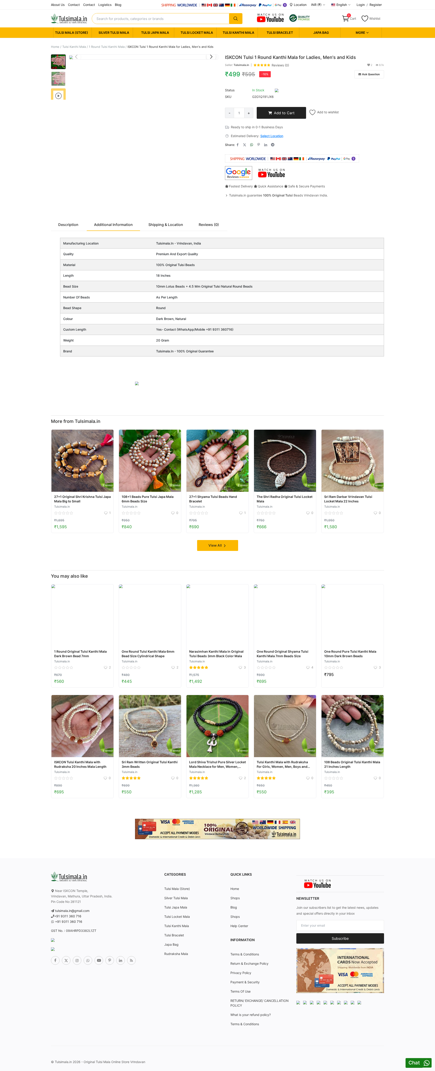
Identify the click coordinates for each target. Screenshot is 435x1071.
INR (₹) (316, 5)
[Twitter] (66, 960)
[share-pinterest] (258, 145)
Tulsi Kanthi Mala (238, 32)
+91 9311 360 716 (67, 916)
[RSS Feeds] (131, 960)
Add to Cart (284, 113)
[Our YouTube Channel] (270, 17)
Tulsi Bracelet (280, 32)
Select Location (271, 136)
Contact (74, 5)
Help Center (239, 926)
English (342, 5)
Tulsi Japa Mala (155, 32)
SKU (228, 97)
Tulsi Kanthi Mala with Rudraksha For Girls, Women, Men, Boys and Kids (282, 766)
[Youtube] (98, 960)
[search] (235, 18)
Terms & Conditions (244, 954)
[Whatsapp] (88, 960)
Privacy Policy (240, 973)
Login (361, 5)
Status (229, 90)
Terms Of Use (240, 991)
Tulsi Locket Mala (197, 32)
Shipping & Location (165, 224)
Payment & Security (245, 982)
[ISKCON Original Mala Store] (299, 17)
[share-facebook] (237, 145)
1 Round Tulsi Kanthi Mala (107, 46)
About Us (58, 5)
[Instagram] (77, 960)
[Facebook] (55, 960)
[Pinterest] (109, 960)
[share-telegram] (272, 145)
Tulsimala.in (241, 65)
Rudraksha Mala (176, 954)
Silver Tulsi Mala (114, 32)
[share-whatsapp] (251, 145)
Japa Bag (321, 32)
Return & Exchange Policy (249, 963)
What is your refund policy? (250, 1015)
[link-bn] (137, 383)
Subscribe (340, 938)
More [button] (361, 32)
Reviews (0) (280, 65)
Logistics (104, 5)
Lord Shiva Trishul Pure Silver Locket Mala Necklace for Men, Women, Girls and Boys (217, 766)
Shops (235, 898)
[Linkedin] (120, 960)
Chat (414, 1063)
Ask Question (371, 74)
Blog (118, 5)
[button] (211, 56)
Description (68, 224)
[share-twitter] (244, 145)
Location (300, 5)
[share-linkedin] (265, 145)
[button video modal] (58, 95)
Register (376, 5)
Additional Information (113, 224)
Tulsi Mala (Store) (71, 32)
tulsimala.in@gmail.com (72, 911)
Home (55, 46)
